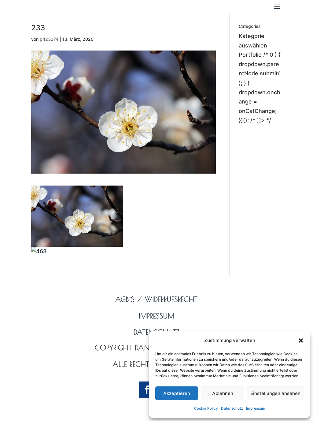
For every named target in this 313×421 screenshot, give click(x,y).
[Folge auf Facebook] (147, 390)
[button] (301, 340)
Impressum (255, 408)
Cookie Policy (206, 408)
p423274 (49, 39)
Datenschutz (232, 408)
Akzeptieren (176, 393)
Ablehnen (222, 393)
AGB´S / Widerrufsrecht (156, 299)
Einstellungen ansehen (275, 393)
